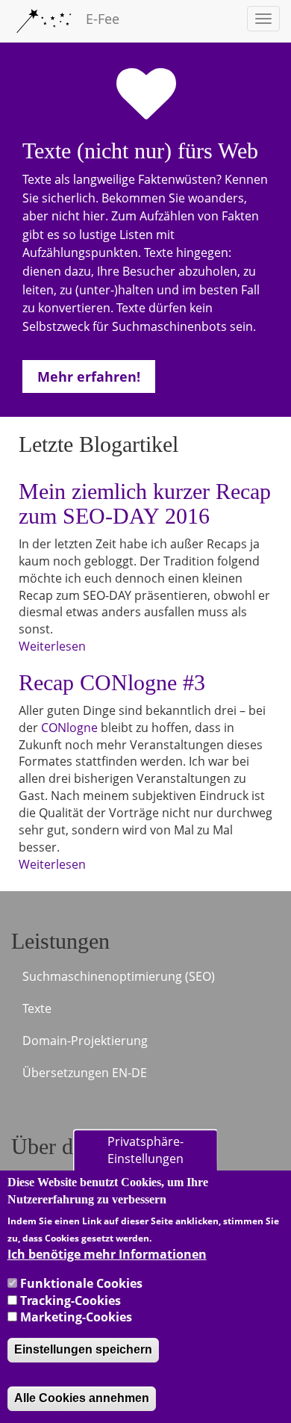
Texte (36, 1008)
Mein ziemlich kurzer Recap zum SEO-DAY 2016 (145, 503)
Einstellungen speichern (83, 1349)
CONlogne (69, 727)
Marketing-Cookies (76, 1317)
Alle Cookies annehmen (81, 1398)
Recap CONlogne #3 (112, 682)
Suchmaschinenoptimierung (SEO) (118, 976)
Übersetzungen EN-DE (84, 1072)
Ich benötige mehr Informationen (107, 1254)
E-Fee (102, 19)
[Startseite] (43, 21)
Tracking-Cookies (70, 1300)
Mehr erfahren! (88, 376)
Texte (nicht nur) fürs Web (140, 150)
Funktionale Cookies (81, 1283)
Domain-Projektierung (85, 1040)
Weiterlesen (52, 646)
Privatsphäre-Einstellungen (145, 1151)
